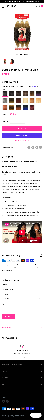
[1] (5, 93)
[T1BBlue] (25, 107)
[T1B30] (32, 93)
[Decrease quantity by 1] (12, 121)
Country (4, 284)
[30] (32, 100)
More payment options (22, 140)
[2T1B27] (11, 100)
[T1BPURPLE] (38, 93)
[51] (5, 100)
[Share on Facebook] (28, 147)
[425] (32, 107)
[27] (38, 100)
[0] (40, 6)
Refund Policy (6, 327)
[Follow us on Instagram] (7, 401)
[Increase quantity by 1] (22, 121)
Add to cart (22, 129)
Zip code (5, 304)
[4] (25, 93)
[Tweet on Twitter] (36, 147)
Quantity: (5, 121)
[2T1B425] (18, 100)
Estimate (8, 316)
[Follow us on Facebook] (3, 401)
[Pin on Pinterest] (32, 147)
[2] (18, 93)
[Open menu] (3, 7)
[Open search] (32, 7)
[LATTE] (11, 107)
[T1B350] (18, 107)
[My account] (36, 7)
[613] (25, 100)
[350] (5, 107)
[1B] (11, 93)
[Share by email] (40, 147)
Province (5, 294)
